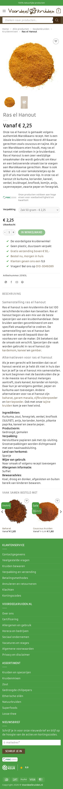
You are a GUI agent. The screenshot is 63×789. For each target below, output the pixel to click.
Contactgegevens (13, 554)
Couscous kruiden (42, 528)
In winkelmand (31, 232)
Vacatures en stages (15, 642)
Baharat (6, 528)
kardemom (9, 350)
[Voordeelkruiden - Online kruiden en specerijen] (31, 11)
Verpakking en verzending (19, 572)
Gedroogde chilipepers (17, 690)
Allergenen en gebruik (16, 625)
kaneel (22, 350)
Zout (5, 684)
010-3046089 (45, 266)
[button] (4, 11)
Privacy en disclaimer (16, 654)
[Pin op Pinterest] (22, 282)
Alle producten (21, 29)
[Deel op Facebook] (11, 282)
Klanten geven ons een (26, 261)
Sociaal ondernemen (15, 637)
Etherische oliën (12, 696)
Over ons (8, 613)
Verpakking (9, 209)
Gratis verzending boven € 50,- (30, 251)
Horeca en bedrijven (15, 631)
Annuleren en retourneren (19, 583)
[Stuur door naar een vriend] (16, 282)
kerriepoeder (14, 401)
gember (36, 350)
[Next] (60, 517)
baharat (7, 397)
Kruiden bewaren (13, 566)
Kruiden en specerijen (16, 672)
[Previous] (2, 517)
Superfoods (9, 707)
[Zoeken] (57, 20)
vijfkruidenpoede (45, 397)
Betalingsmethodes (15, 577)
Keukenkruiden (41, 29)
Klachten (8, 589)
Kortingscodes (11, 595)
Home (5, 29)
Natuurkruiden (11, 701)
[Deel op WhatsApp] (5, 282)
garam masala (23, 397)
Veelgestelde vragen (16, 560)
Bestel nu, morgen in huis (27, 256)
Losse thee (9, 713)
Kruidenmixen (10, 31)
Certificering (10, 619)
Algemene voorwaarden (18, 648)
